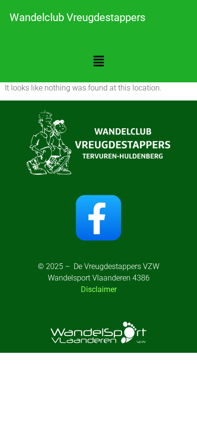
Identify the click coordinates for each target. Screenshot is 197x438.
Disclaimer (99, 289)
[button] (98, 61)
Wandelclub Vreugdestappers (77, 17)
